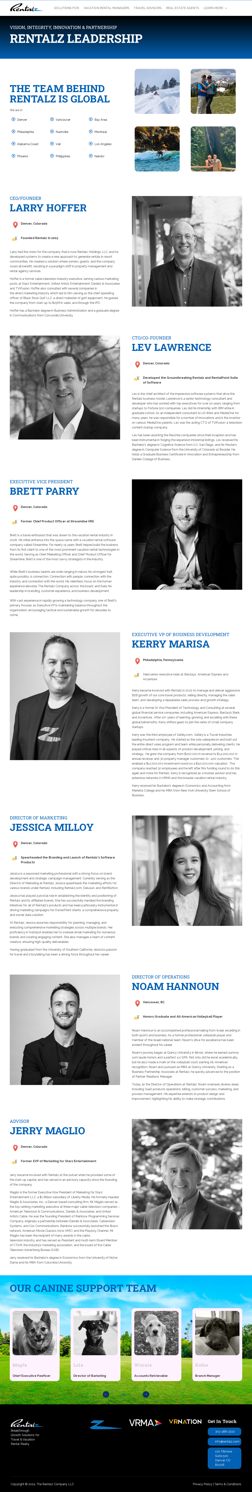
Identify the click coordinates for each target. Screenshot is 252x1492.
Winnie (143, 1365)
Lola (78, 1365)
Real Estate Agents (182, 8)
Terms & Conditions (227, 1484)
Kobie (201, 1365)
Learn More (213, 8)
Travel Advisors (148, 8)
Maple (20, 1365)
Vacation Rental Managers (106, 8)
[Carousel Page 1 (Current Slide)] (124, 1394)
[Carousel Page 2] (128, 1394)
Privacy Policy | (203, 1484)
